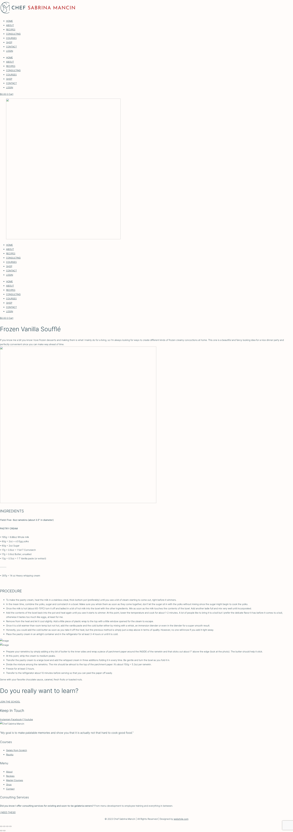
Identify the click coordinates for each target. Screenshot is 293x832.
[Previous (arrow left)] (1, 830)
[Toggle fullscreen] (4, 826)
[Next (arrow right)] (4, 830)
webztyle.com (181, 818)
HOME (9, 21)
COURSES (11, 38)
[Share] (7, 826)
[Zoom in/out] (1, 826)
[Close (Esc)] (10, 826)
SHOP (9, 42)
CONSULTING (13, 33)
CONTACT (11, 46)
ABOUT (10, 25)
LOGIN (9, 51)
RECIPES (10, 29)
